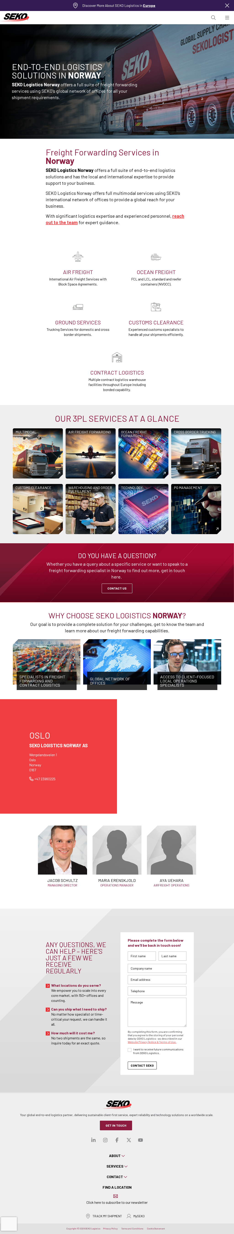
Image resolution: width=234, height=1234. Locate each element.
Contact (115, 1176)
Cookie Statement (156, 1228)
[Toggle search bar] (213, 17)
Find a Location (117, 1187)
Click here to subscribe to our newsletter (117, 1202)
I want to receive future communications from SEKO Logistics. (158, 1051)
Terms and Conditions (132, 1228)
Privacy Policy (110, 1228)
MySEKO (139, 1216)
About (115, 1155)
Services (114, 1166)
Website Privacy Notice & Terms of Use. (152, 1042)
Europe (149, 5)
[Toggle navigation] (227, 17)
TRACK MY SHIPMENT (107, 1216)
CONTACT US (117, 588)
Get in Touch (116, 1125)
